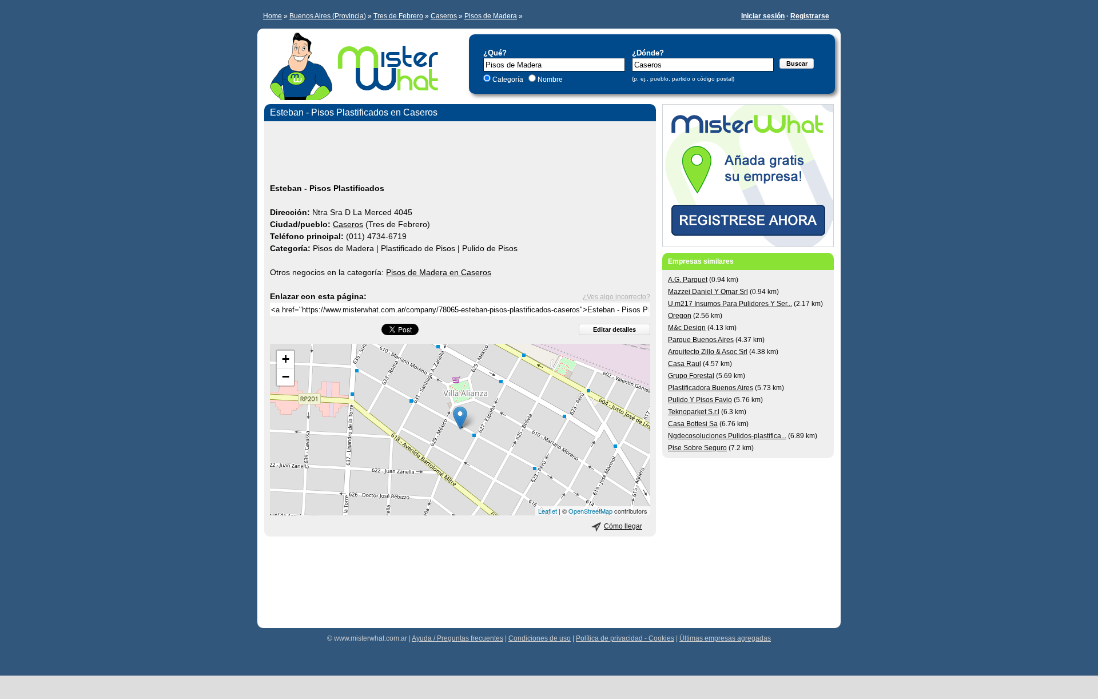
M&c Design (687, 328)
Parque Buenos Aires (701, 340)
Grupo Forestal (691, 376)
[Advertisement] (460, 154)
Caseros (444, 16)
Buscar (796, 63)
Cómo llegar (623, 526)
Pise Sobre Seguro (697, 448)
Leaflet (547, 510)
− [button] (285, 377)
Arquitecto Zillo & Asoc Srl (707, 352)
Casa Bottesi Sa (693, 424)
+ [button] (285, 359)
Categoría (508, 80)
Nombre (549, 80)
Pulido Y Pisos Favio (700, 400)
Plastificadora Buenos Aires (710, 388)
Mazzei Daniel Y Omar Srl (708, 292)
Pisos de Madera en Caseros (438, 272)
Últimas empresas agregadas (725, 638)
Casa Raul (684, 364)
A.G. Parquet (687, 280)
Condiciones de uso (539, 638)
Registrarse (809, 16)
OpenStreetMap (590, 510)
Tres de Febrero (398, 16)
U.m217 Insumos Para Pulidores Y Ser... (730, 304)
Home (272, 16)
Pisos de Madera (490, 16)
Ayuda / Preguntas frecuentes (457, 638)
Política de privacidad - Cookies (625, 638)
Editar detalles (614, 329)
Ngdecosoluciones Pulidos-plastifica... (727, 436)
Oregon (679, 316)
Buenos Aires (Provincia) (327, 16)
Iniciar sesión (763, 16)
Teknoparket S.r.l (693, 412)
